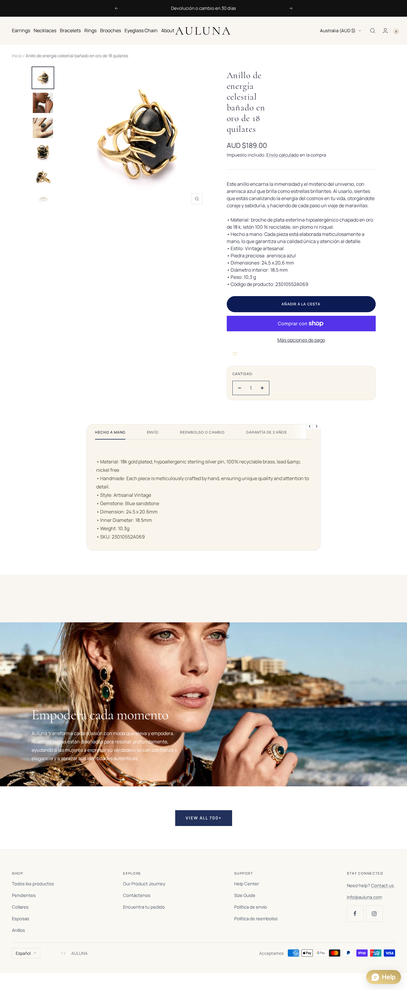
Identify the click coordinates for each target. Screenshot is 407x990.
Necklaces (45, 30)
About (167, 30)
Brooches (110, 30)
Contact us (382, 885)
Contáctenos (136, 895)
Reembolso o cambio (202, 432)
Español (23, 953)
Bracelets (70, 30)
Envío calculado (282, 155)
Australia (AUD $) (337, 30)
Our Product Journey (144, 884)
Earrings (21, 30)
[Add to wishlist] (235, 354)
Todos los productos (33, 884)
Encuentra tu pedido (144, 907)
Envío (153, 432)
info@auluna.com (364, 897)
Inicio (17, 55)
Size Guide (244, 895)
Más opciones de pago (301, 340)
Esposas (20, 918)
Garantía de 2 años (266, 432)
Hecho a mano (110, 432)
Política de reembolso (256, 918)
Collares (20, 907)
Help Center (246, 884)
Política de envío (250, 907)
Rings (90, 30)
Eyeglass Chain (141, 30)
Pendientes (24, 895)
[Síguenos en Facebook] (355, 913)
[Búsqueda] (372, 30)
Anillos (18, 930)
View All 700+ (204, 818)
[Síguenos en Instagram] (374, 913)
